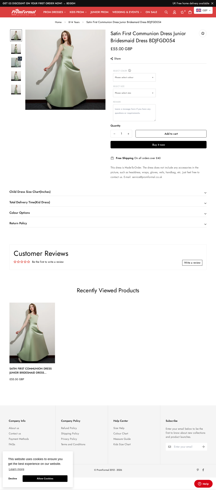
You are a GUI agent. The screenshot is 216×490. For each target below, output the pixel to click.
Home (58, 22)
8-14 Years (74, 22)
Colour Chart (120, 433)
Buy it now (158, 145)
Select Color (120, 70)
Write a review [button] (192, 263)
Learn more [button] (16, 469)
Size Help (118, 428)
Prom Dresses (53, 12)
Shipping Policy (70, 433)
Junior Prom (99, 12)
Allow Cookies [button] (45, 478)
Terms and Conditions (73, 444)
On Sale (151, 12)
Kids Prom (77, 12)
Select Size (119, 86)
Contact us (15, 433)
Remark (117, 101)
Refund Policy (69, 428)
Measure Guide (122, 439)
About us (14, 428)
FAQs (12, 444)
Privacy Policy (69, 439)
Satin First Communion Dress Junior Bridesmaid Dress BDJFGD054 (30, 371)
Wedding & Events (125, 12)
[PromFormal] (23, 12)
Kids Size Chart (122, 444)
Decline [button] (12, 478)
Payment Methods (19, 439)
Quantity (115, 126)
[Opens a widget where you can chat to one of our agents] (203, 484)
